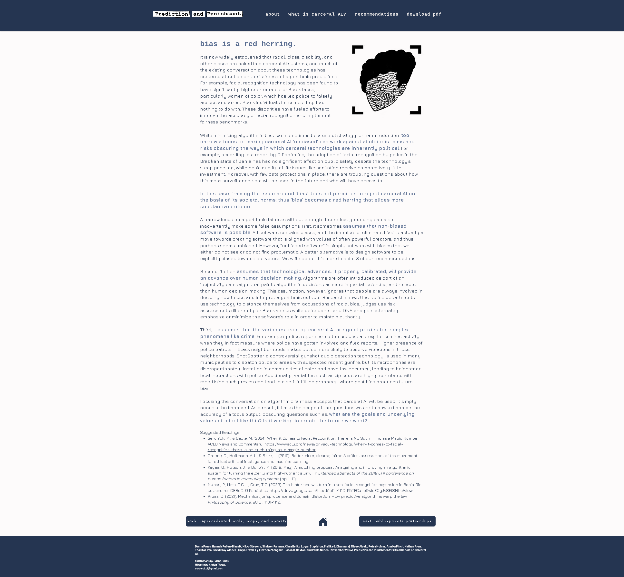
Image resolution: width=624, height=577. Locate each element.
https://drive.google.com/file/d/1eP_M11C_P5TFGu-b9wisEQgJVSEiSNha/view (341, 490)
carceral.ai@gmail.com (209, 568)
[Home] (323, 522)
